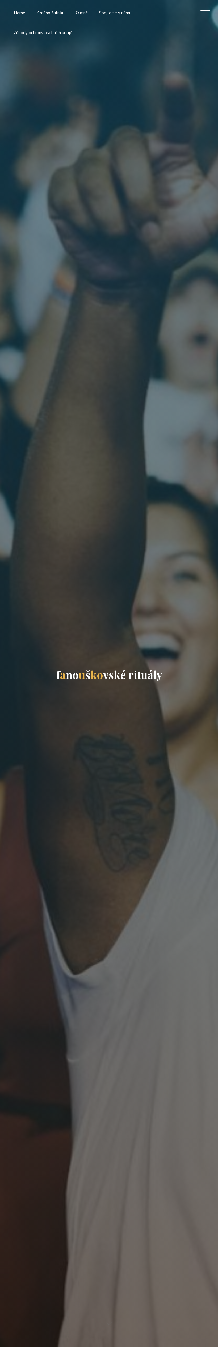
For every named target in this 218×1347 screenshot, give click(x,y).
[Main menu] (205, 12)
